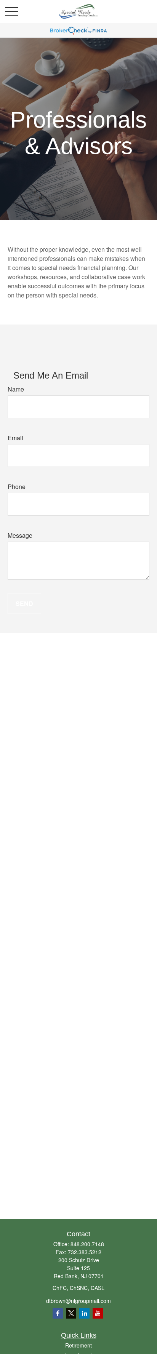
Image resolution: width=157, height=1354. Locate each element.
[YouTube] (98, 1313)
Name (16, 389)
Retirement (78, 1345)
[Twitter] (71, 1313)
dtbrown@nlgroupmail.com (78, 1300)
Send (24, 603)
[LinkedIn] (84, 1313)
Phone (17, 486)
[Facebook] (58, 1313)
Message (20, 535)
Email (15, 437)
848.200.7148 (87, 1244)
